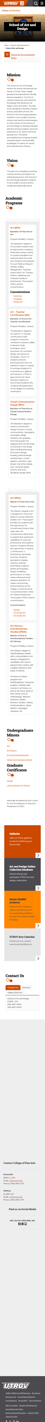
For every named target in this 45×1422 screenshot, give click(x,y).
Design (17, 609)
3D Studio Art (20, 615)
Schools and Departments (19, 45)
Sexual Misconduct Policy (14, 1409)
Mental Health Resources (28, 1405)
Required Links (11, 1397)
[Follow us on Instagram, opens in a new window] (22, 1224)
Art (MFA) (15, 497)
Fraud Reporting (11, 1401)
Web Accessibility (12, 1405)
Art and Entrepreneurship (18, 755)
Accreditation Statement (26, 1397)
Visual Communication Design (19, 759)
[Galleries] (38, 855)
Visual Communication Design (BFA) (22, 403)
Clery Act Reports (35, 1401)
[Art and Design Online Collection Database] (38, 888)
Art (8, 746)
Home (7, 45)
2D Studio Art (20, 612)
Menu (7, 54)
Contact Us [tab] (13, 987)
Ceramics (18, 296)
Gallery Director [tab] (15, 992)
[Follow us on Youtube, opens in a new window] (25, 1224)
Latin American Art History (18, 785)
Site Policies (36, 1393)
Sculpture (18, 298)
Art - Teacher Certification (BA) (20, 313)
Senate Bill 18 (22, 1401)
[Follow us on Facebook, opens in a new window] (19, 1224)
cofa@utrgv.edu (15, 1180)
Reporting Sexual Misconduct (16, 1413)
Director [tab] (26, 987)
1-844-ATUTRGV (11, 1417)
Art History (12, 750)
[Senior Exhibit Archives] (38, 925)
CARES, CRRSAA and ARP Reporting (18, 1393)
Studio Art (18, 301)
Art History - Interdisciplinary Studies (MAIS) (19, 628)
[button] (36, 3)
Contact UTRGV (33, 1413)
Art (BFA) (15, 227)
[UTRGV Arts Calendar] (38, 958)
